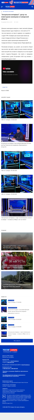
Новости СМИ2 (5, 90)
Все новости (17, 340)
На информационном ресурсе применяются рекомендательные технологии (14, 375)
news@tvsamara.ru (26, 364)
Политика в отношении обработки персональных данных (15, 372)
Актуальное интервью (8, 11)
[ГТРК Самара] (10, 7)
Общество (4, 87)
